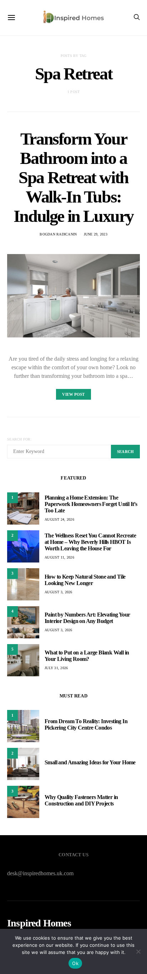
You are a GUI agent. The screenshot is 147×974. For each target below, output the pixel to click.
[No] (138, 951)
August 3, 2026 (58, 592)
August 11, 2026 (59, 557)
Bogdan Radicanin (58, 234)
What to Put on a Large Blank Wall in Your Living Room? (87, 655)
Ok (75, 963)
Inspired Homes (39, 923)
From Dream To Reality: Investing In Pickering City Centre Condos (86, 724)
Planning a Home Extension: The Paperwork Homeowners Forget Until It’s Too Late (91, 504)
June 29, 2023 (95, 234)
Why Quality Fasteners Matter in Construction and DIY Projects (81, 800)
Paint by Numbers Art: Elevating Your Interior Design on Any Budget (87, 618)
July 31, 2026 (56, 668)
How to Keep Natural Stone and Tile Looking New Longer (85, 580)
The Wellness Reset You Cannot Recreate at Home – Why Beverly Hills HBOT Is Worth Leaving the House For (90, 541)
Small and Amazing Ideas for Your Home (90, 762)
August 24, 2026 (59, 519)
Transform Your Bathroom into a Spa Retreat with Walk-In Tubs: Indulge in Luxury (73, 177)
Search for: (19, 439)
